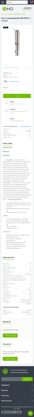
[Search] (26, 2)
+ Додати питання (10, 359)
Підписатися (27, 379)
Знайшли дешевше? (14, 81)
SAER (10, 72)
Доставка (12, 109)
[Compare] (30, 67)
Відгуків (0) (6, 151)
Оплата (12, 101)
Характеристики (7, 147)
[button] (27, 8)
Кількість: (5, 87)
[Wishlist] (24, 67)
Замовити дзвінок (27, 9)
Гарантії (12, 118)
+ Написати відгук (10, 335)
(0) (17, 67)
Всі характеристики (25, 126)
